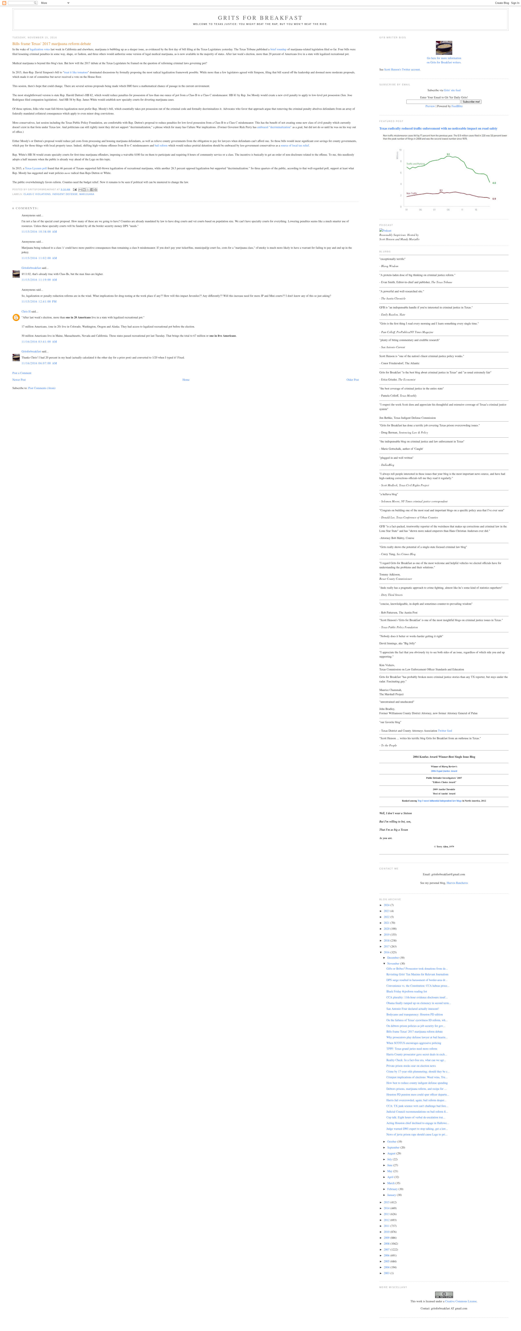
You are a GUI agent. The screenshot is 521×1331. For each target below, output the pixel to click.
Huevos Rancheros (457, 883)
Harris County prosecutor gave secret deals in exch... (416, 1054)
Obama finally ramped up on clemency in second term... (418, 1003)
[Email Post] (75, 189)
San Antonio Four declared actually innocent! (412, 1009)
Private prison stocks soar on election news (411, 1066)
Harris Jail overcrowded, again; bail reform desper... (416, 1100)
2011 (387, 1226)
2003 (387, 1273)
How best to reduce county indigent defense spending (417, 1083)
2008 (387, 1243)
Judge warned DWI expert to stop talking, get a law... (417, 1129)
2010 (387, 1232)
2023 (387, 911)
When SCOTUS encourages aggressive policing (413, 1043)
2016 (387, 952)
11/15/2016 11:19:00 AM (39, 280)
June (390, 1165)
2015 (387, 1202)
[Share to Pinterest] (96, 190)
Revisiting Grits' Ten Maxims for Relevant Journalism (417, 974)
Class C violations (37, 194)
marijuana (86, 194)
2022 (387, 917)
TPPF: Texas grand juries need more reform (411, 1048)
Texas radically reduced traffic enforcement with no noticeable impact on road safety (438, 128)
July (390, 1159)
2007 (387, 1249)
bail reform (161, 145)
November (393, 963)
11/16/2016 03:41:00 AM (39, 341)
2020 (387, 929)
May (390, 1171)
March (391, 1183)
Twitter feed (445, 731)
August (391, 1153)
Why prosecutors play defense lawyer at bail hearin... (417, 1037)
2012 (387, 1220)
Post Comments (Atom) (42, 388)
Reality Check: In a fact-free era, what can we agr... (416, 1060)
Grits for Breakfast (260, 17)
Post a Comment (21, 373)
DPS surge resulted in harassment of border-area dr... (417, 980)
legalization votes (40, 49)
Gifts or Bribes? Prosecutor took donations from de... (417, 968)
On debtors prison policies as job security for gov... (415, 1026)
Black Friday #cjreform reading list (406, 991)
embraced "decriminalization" (274, 127)
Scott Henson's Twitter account (402, 69)
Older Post (353, 380)
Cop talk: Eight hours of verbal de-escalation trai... (415, 1117)
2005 (387, 1261)
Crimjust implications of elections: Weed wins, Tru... (417, 1077)
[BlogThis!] (84, 190)
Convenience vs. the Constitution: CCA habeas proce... (418, 986)
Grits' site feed (452, 90)
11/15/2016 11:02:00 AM (39, 258)
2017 (387, 946)
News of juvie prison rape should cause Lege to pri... (417, 1134)
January (392, 1195)
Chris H (26, 311)
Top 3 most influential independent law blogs (440, 800)
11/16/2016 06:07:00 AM (39, 363)
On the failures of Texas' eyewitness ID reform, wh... (417, 1020)
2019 (387, 934)
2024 (387, 905)
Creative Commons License (461, 1301)
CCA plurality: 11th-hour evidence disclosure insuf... (417, 997)
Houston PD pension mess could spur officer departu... (417, 1094)
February (392, 1189)
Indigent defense (65, 194)
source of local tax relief (295, 145)
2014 (387, 1208)
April (390, 1177)
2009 (387, 1238)
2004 (387, 1267)
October (392, 1141)
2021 (387, 923)
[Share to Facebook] (92, 190)
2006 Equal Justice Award (444, 771)
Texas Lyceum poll (36, 168)
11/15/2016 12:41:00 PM (39, 301)
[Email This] (80, 190)
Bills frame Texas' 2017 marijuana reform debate (414, 1031)
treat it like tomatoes (76, 72)
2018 (387, 940)
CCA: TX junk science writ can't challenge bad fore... (417, 1106)
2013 (387, 1214)
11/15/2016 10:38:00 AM (39, 231)
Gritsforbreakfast (31, 268)
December (393, 957)
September (393, 1147)
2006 (387, 1255)
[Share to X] (88, 190)
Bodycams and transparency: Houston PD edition (414, 1014)
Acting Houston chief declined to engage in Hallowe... (417, 1123)
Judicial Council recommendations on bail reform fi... (417, 1111)
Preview (430, 106)
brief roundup (278, 49)
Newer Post (19, 380)
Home (186, 380)
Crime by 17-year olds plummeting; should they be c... (418, 1071)
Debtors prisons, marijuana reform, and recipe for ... (416, 1089)
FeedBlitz (457, 106)
